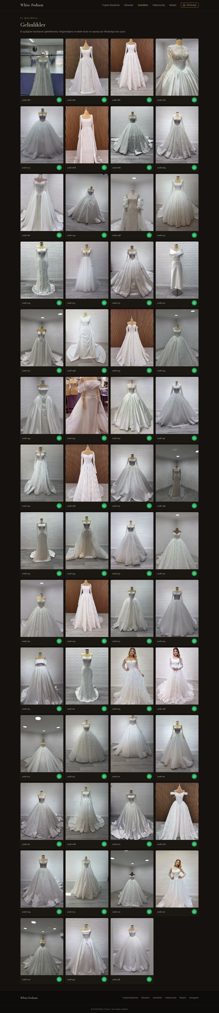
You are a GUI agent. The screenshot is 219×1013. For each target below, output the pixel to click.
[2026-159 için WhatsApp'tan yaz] (104, 235)
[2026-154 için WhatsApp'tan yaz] (59, 302)
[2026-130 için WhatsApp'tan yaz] (59, 641)
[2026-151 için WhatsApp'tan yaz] (194, 302)
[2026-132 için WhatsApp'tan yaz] (149, 573)
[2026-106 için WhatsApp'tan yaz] (194, 844)
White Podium (31, 5)
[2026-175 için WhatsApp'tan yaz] (59, 167)
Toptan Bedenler (111, 5)
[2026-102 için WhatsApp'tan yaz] (149, 911)
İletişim (172, 5)
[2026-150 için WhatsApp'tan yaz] (59, 370)
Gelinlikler (143, 5)
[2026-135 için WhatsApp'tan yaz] (59, 573)
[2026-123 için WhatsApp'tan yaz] (59, 708)
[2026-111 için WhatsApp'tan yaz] (194, 776)
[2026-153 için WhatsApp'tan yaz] (104, 302)
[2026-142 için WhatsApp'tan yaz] (149, 438)
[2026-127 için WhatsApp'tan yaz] (149, 641)
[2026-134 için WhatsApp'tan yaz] (104, 573)
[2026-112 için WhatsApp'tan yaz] (149, 776)
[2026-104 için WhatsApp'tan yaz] (59, 911)
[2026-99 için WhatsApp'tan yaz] (104, 979)
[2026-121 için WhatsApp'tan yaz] (104, 708)
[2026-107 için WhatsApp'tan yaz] (149, 844)
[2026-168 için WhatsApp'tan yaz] (104, 167)
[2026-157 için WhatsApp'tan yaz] (194, 235)
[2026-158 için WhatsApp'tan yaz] (149, 235)
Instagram (194, 997)
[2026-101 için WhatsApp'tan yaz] (194, 911)
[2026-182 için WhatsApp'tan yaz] (104, 99)
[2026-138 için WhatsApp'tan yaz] (104, 505)
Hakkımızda (159, 5)
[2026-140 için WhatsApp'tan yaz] (59, 505)
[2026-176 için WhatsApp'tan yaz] (194, 99)
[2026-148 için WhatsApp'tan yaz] (104, 370)
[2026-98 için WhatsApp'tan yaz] (149, 979)
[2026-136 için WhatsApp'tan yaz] (194, 505)
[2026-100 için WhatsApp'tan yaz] (59, 979)
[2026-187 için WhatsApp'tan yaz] (59, 99)
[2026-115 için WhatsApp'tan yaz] (59, 776)
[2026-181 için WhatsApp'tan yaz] (149, 99)
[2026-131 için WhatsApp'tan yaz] (194, 573)
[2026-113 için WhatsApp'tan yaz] (104, 776)
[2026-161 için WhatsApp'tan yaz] (59, 235)
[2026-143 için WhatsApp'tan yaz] (104, 438)
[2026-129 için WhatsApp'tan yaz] (104, 641)
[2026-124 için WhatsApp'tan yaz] (194, 641)
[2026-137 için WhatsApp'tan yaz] (149, 505)
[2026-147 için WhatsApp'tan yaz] (149, 370)
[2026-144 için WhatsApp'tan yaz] (59, 438)
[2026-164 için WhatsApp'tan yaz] (194, 167)
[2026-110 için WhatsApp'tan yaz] (59, 844)
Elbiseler (128, 5)
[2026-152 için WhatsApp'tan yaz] (149, 302)
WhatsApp (192, 5)
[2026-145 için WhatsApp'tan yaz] (194, 370)
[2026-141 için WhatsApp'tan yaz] (194, 438)
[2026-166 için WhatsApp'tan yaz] (149, 167)
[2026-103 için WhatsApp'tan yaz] (104, 911)
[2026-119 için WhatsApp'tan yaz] (149, 708)
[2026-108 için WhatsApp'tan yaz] (104, 844)
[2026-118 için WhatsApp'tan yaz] (194, 708)
